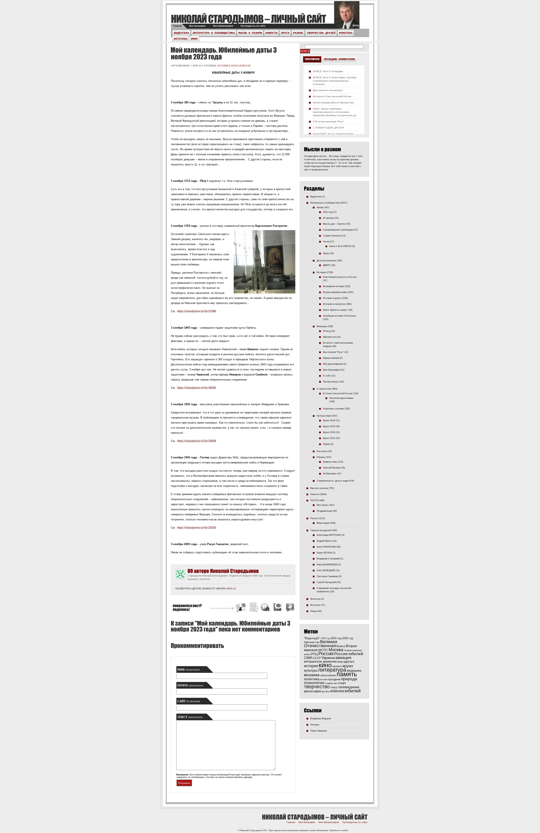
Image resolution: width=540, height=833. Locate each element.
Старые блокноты (332, 235)
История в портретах (334, 304)
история (311, 666)
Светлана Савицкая (327, 576)
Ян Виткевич (329, 473)
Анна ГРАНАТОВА (326, 546)
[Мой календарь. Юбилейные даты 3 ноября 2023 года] (223, 53)
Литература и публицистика (214, 33)
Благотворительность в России (339, 277)
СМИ (308, 658)
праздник (334, 679)
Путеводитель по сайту (253, 26)
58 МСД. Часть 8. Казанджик (328, 71)
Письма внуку (330, 381)
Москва (336, 649)
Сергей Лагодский (326, 582)
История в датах (228, 65)
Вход (356, 25)
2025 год (347, 638)
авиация (343, 657)
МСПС (323, 650)
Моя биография (197, 26)
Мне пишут (322, 505)
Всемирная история (333, 286)
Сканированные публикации (338, 229)
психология (314, 683)
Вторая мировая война (335, 292)
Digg (253, 607)
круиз (348, 666)
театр (333, 687)
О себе (327, 375)
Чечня (326, 241)
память (347, 674)
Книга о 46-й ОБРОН (340, 246)
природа (349, 678)
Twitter (289, 607)
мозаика (312, 674)
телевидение (348, 687)
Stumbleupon (265, 607)
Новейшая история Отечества (339, 316)
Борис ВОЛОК (324, 552)
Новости (271, 33)
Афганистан (329, 337)
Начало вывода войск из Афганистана (333, 102)
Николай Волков (331, 467)
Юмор (194, 39)
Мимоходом (323, 523)
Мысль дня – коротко (334, 224)
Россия (325, 653)
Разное (298, 33)
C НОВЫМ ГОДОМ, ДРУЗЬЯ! (328, 127)
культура (310, 670)
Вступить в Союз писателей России (332, 96)
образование (328, 675)
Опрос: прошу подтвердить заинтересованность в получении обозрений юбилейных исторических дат (334, 112)
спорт (342, 683)
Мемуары (322, 326)
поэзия (323, 679)
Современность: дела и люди (332, 480)
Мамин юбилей (331, 358)
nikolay (231, 588)
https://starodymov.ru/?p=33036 (196, 441)
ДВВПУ (327, 265)
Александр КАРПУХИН (329, 535)
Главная (177, 26)
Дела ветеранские (326, 260)
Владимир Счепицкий (328, 558)
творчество (317, 686)
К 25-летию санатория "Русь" (328, 121)
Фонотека (345, 33)
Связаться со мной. (338, 830)
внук (340, 661)
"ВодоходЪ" (312, 638)
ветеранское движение (320, 661)
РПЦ (314, 654)
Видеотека (181, 33)
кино (325, 665)
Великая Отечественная (320, 643)
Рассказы (322, 451)
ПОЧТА (285, 33)
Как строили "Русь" (333, 352)
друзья (349, 661)
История (321, 272)
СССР (317, 658)
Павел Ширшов (318, 730)
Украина (328, 658)
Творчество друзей (321, 33)
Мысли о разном (250, 33)
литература (332, 670)
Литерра (314, 724)
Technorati (277, 607)
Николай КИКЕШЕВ (327, 564)
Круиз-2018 (329, 420)
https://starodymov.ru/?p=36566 (196, 387)
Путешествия (324, 415)
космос (337, 666)
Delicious (241, 607)
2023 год (325, 638)
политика (311, 679)
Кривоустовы (330, 461)
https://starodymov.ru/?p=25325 (196, 527)
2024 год (336, 638)
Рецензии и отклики (333, 408)
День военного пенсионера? (328, 90)
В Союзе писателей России (337, 393)
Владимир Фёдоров (320, 718)
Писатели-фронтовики (341, 398)
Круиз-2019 (329, 426)
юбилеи (337, 691)
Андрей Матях (324, 541)
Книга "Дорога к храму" (335, 310)
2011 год (327, 212)
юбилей (353, 690)
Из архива (328, 218)
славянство (331, 683)
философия (312, 691)
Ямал (326, 253)
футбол (326, 691)
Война (340, 646)
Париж (326, 444)
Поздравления (324, 511)
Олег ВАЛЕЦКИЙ (326, 570)
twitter (346, 17)
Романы (321, 457)
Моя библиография (223, 26)
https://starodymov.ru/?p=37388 (196, 311)
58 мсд (326, 331)
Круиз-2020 (329, 432)
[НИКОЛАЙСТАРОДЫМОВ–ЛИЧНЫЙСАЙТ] (248, 18)
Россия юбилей (348, 654)
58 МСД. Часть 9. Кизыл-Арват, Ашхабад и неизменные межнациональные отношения (334, 80)
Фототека (180, 39)
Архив (320, 207)
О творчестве (324, 388)
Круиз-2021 (329, 438)
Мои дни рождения (333, 364)
